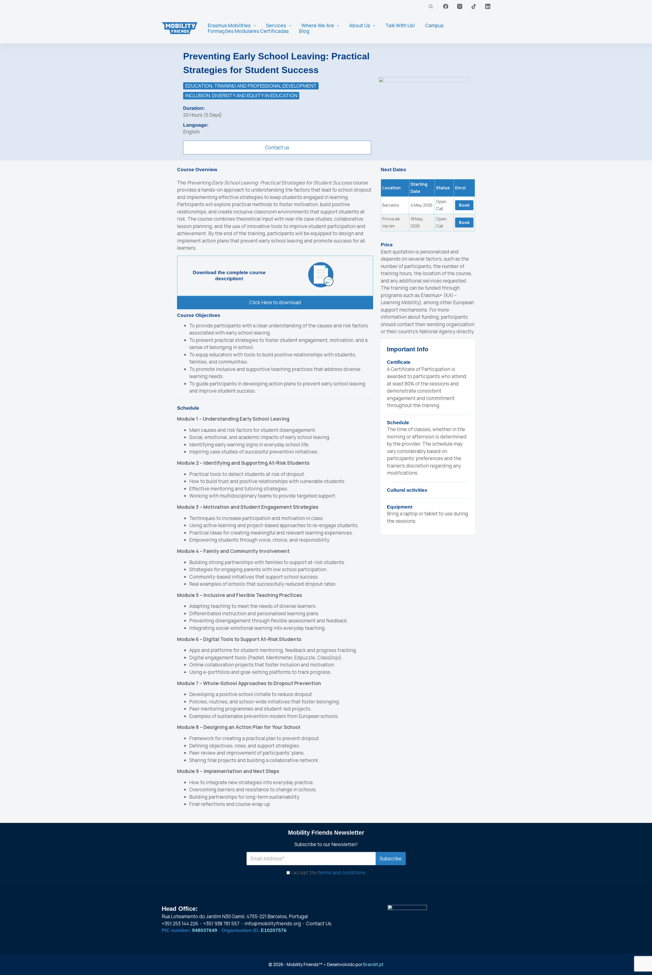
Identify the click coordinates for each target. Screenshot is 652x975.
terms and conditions (342, 872)
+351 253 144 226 (180, 923)
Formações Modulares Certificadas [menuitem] (248, 31)
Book (464, 205)
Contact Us (318, 923)
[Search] (431, 6)
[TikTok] (473, 6)
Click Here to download (275, 302)
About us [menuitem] (359, 26)
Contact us (277, 147)
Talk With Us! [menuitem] (400, 26)
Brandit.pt (373, 964)
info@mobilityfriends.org (272, 923)
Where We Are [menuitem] (317, 26)
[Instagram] (459, 6)
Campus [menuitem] (434, 26)
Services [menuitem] (276, 26)
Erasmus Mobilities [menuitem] (229, 26)
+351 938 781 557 (221, 923)
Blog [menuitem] (304, 31)
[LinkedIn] (487, 6)
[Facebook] (445, 6)
